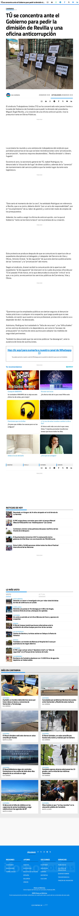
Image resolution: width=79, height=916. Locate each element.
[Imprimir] (52, 2)
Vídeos (25, 882)
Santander (10, 868)
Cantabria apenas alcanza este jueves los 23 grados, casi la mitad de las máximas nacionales (58, 771)
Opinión (26, 875)
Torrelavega (11, 871)
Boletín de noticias (30, 871)
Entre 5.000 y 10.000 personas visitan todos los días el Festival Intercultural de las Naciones (35, 546)
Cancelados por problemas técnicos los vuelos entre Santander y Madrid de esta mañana (59, 700)
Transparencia (63, 877)
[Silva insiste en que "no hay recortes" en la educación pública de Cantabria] (59, 790)
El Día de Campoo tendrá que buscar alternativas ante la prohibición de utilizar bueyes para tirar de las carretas (33, 626)
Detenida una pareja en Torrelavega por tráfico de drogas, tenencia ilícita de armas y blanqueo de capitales (33, 609)
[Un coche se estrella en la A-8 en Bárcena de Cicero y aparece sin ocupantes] (9, 618)
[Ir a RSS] (50, 851)
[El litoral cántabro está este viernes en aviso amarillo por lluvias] (19, 721)
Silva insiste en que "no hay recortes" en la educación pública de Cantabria (58, 806)
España (43, 871)
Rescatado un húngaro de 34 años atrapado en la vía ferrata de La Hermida (35, 513)
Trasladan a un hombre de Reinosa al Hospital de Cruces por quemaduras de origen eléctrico (34, 642)
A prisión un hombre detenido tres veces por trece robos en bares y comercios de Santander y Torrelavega (19, 701)
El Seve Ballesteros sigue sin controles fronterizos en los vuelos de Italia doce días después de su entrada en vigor (19, 771)
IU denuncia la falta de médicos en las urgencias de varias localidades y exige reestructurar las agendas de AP (17, 807)
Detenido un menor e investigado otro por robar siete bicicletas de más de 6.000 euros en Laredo (35, 601)
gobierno (9, 465)
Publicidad (62, 865)
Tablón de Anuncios (65, 880)
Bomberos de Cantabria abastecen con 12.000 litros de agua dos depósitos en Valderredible (36, 659)
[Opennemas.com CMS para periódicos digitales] (39, 905)
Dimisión (60, 465)
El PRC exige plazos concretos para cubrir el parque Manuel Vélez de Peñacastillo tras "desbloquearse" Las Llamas (34, 521)
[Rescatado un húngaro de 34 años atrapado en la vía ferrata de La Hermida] (9, 514)
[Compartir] (56, 2)
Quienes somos (63, 873)
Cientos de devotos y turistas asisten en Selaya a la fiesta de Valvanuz (34, 634)
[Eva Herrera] (8, 95)
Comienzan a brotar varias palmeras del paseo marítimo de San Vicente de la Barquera (35, 529)
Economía (44, 865)
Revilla (26, 465)
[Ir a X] (41, 851)
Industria (44, 868)
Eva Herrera (15, 95)
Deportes (44, 875)
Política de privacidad (62, 869)
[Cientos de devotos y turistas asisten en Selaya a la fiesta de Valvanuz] (9, 634)
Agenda (26, 865)
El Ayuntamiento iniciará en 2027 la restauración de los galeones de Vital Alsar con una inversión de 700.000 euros (34, 538)
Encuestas (27, 868)
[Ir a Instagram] (44, 851)
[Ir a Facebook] (38, 851)
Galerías (26, 878)
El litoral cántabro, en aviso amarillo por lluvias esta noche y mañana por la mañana (58, 736)
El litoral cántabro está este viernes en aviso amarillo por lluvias (19, 736)
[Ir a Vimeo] (47, 851)
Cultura (44, 878)
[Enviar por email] (47, 2)
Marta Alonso (7, 740)
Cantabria (10, 9)
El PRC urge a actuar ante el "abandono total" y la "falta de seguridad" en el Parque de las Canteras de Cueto (33, 651)
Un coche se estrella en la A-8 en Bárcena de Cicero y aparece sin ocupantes (36, 618)
